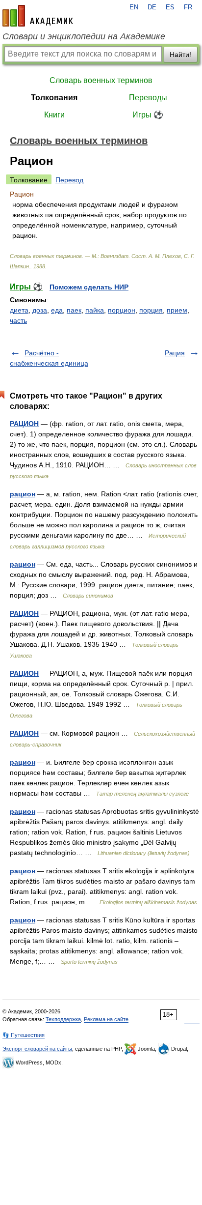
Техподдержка (63, 1019)
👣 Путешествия (23, 1035)
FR (188, 7)
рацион (22, 494)
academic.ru (37, 16)
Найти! (180, 54)
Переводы (148, 97)
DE (152, 7)
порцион (121, 310)
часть (18, 320)
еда (57, 310)
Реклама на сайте (106, 1019)
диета (19, 310)
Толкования (54, 97)
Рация (175, 353)
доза (39, 310)
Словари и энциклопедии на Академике (83, 36)
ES (170, 7)
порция (151, 310)
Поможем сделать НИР (89, 287)
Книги (54, 115)
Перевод (69, 180)
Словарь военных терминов (101, 80)
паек (74, 310)
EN (133, 7)
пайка (94, 310)
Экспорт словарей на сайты (37, 1049)
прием (177, 310)
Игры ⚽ (147, 115)
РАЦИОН (24, 424)
